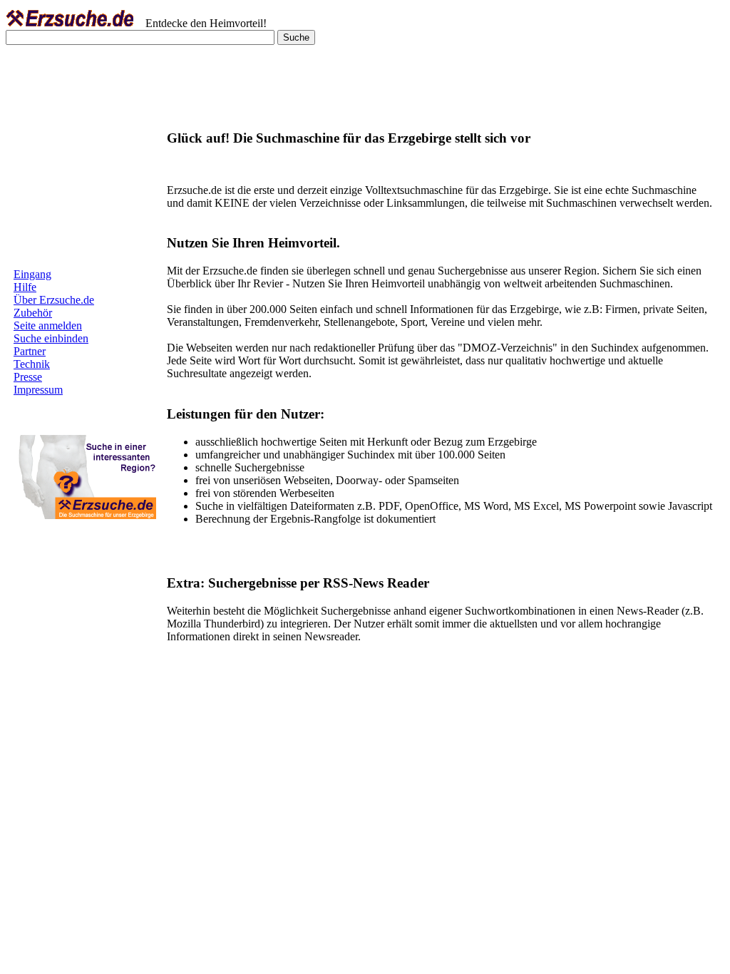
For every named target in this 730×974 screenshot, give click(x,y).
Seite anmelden (48, 325)
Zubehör (33, 313)
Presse (28, 377)
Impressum (38, 390)
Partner (30, 351)
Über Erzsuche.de (54, 300)
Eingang (32, 274)
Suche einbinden (51, 338)
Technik (32, 364)
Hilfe (25, 287)
